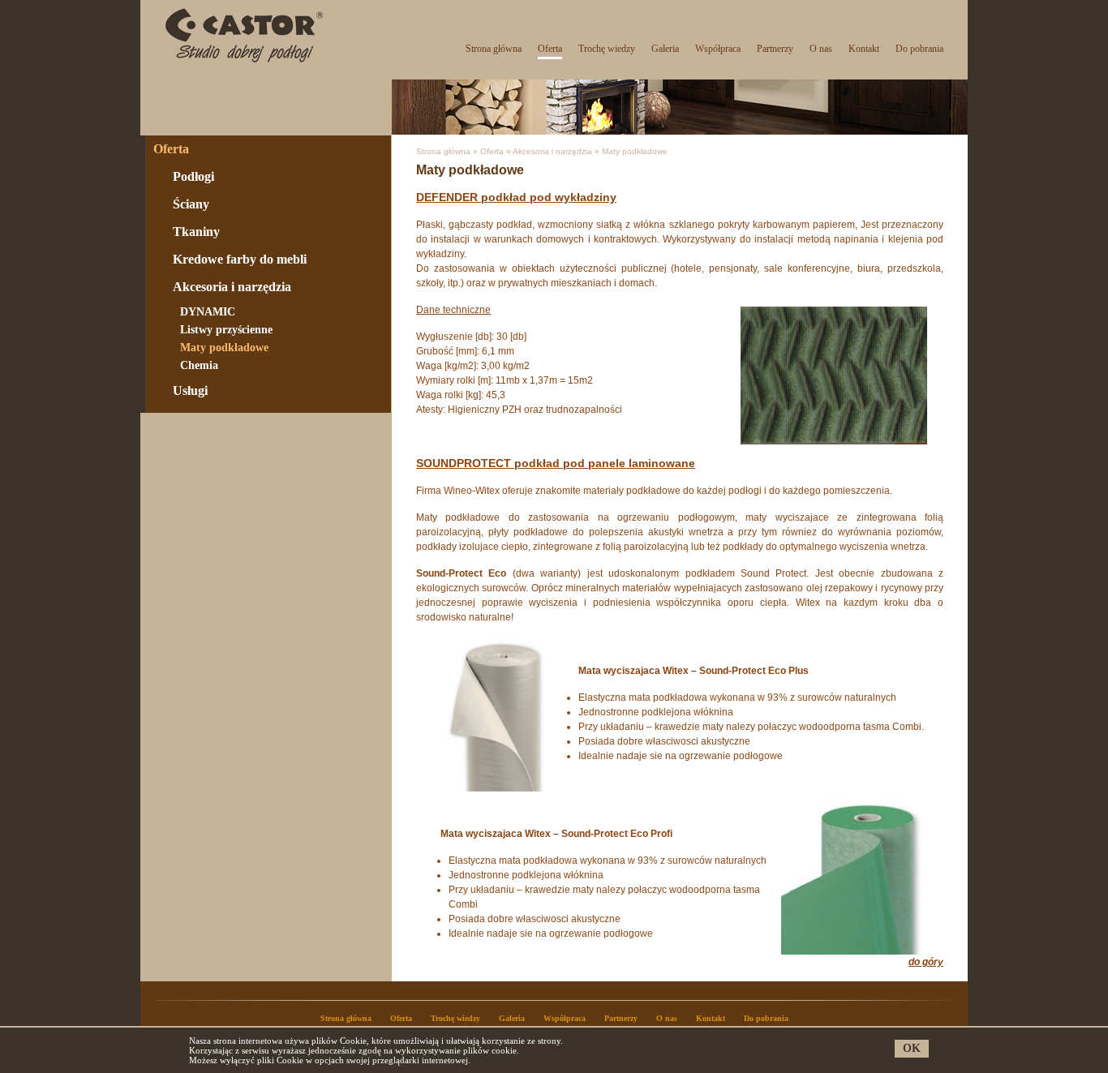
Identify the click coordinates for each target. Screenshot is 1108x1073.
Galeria (665, 48)
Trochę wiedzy (606, 48)
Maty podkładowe (224, 347)
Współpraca (718, 48)
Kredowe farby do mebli (240, 259)
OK (912, 1048)
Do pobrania (919, 48)
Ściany (191, 204)
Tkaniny (196, 231)
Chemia (199, 365)
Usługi (190, 390)
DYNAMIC (207, 312)
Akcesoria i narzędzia (232, 287)
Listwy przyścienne (226, 330)
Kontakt (863, 48)
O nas (821, 48)
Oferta (550, 48)
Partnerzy (775, 48)
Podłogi (193, 176)
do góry (925, 962)
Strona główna (494, 48)
